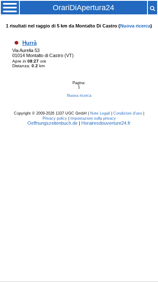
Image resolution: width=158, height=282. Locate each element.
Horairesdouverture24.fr (106, 123)
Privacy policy (55, 118)
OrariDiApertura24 (83, 7)
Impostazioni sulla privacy (93, 118)
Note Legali (100, 113)
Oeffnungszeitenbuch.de (52, 123)
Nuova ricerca (135, 25)
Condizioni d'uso (127, 113)
